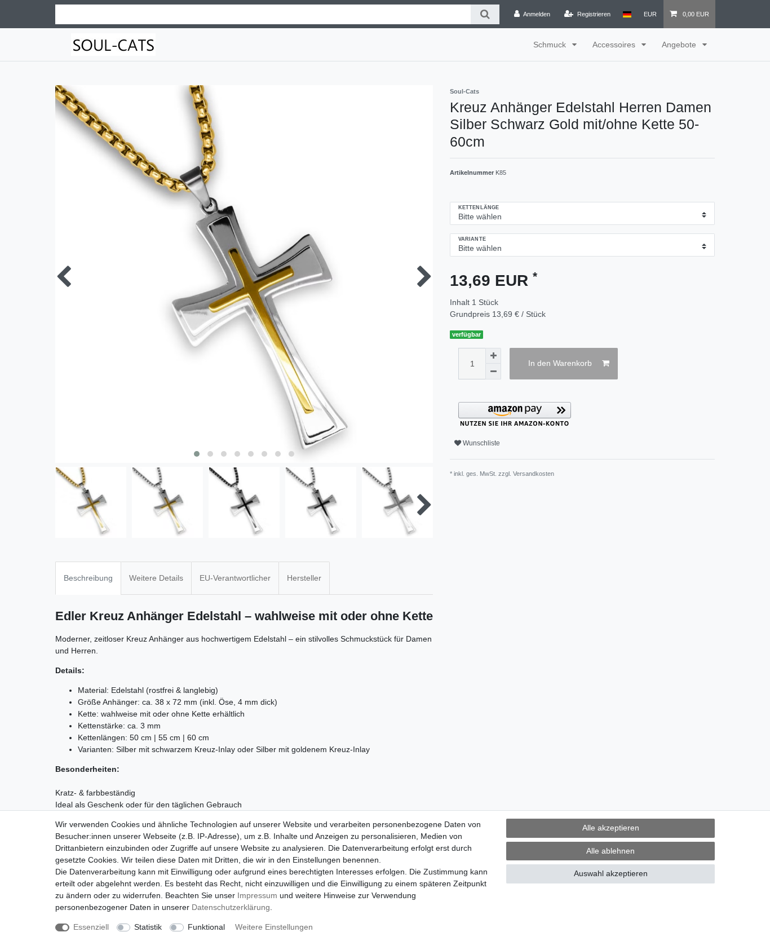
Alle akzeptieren (610, 827)
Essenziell (91, 926)
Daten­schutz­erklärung (231, 907)
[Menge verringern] (493, 371)
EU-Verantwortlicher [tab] (235, 577)
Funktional (206, 926)
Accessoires (615, 44)
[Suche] (485, 14)
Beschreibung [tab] (88, 577)
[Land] (627, 14)
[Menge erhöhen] (493, 356)
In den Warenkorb (560, 363)
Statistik (148, 926)
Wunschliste (480, 443)
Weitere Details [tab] (156, 577)
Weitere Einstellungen (274, 926)
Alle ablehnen (610, 850)
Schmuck (550, 44)
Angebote (680, 44)
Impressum (257, 895)
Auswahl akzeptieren (611, 873)
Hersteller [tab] (304, 577)
